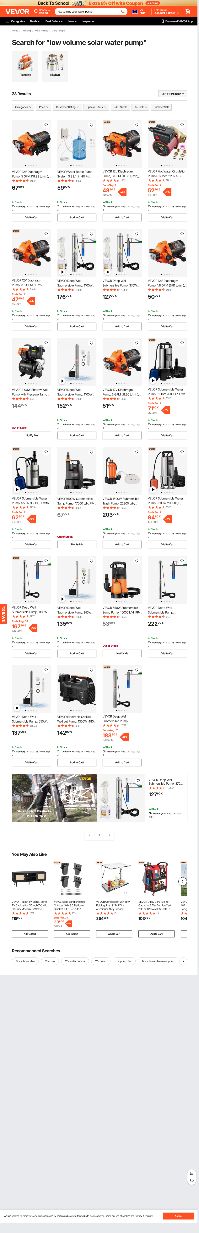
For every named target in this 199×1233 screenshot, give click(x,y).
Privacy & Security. (144, 1215)
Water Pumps (41, 30)
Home (15, 30)
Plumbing (26, 30)
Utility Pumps (58, 30)
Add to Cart (31, 217)
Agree (178, 1215)
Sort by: (166, 93)
